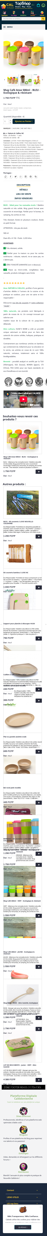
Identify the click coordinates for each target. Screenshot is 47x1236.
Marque (6, 128)
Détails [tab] (24, 189)
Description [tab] (23, 185)
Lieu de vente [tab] (23, 194)
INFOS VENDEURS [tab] (24, 198)
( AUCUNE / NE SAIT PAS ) (21, 128)
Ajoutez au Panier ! (23, 121)
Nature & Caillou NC (16, 133)
